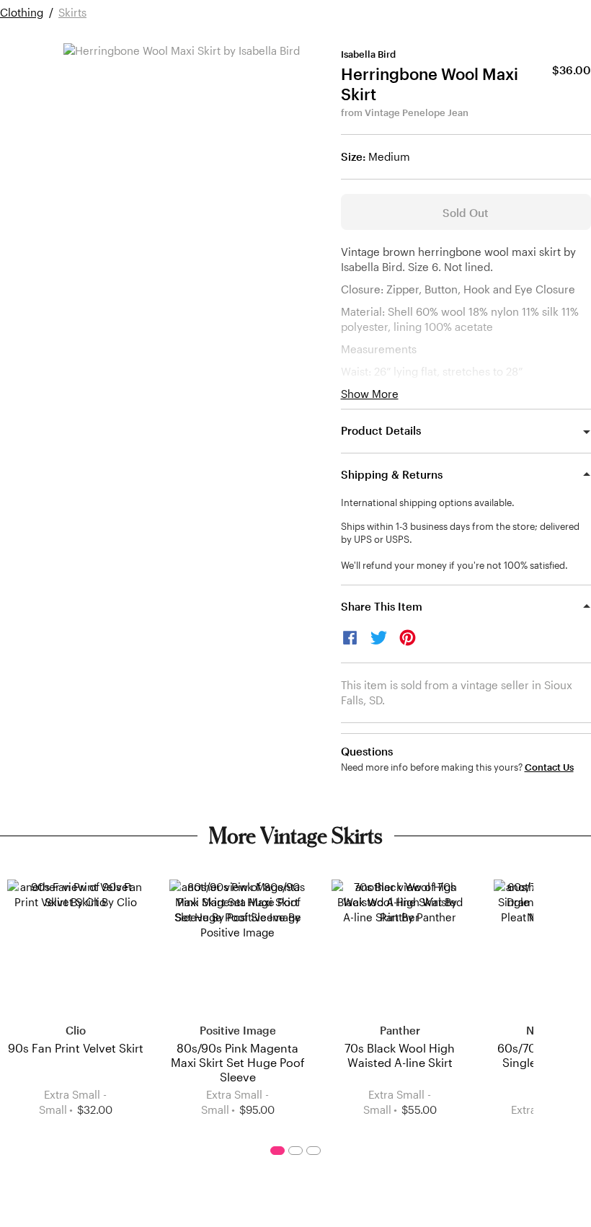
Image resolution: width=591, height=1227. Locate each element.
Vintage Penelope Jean (416, 112)
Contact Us (549, 767)
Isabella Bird (368, 54)
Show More (370, 394)
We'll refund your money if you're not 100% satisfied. (454, 565)
